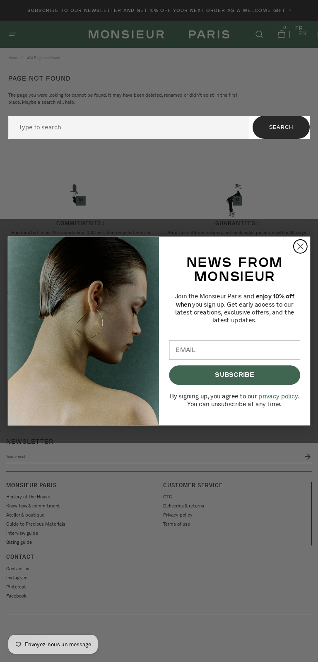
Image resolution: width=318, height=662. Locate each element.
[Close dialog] (300, 246)
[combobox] (128, 127)
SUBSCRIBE (234, 375)
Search (281, 127)
